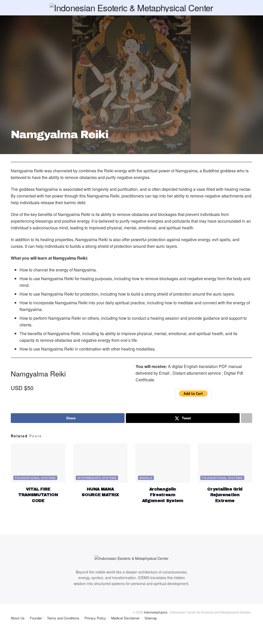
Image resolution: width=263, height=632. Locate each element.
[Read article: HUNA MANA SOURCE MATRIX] (100, 463)
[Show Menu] (13, 7)
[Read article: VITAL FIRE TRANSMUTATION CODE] (38, 463)
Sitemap (151, 618)
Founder (36, 618)
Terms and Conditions (63, 618)
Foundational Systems (35, 478)
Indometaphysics (155, 612)
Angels (145, 478)
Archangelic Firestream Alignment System (162, 495)
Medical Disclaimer (125, 618)
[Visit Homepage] (131, 7)
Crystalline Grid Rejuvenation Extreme (224, 495)
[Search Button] (250, 8)
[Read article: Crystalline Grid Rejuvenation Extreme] (225, 463)
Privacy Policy (95, 618)
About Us (18, 618)
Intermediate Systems (97, 478)
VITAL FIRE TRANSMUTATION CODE (38, 495)
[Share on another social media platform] (246, 418)
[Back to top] (1, 629)
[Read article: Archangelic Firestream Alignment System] (162, 463)
